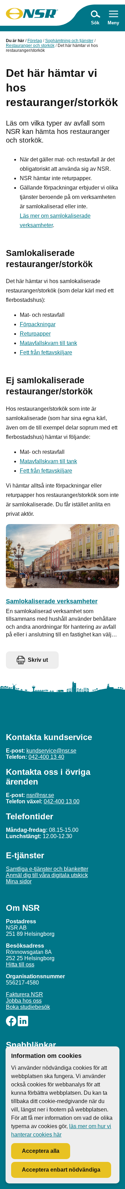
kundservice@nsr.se (51, 751)
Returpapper (35, 334)
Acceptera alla (40, 1151)
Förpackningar (38, 324)
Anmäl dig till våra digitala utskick (47, 875)
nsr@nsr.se (40, 795)
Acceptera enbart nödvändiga (61, 1170)
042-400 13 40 (46, 757)
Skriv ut (38, 660)
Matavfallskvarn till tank (48, 343)
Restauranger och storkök (30, 45)
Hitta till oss (20, 964)
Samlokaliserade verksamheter (52, 601)
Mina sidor (19, 881)
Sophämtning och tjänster (69, 40)
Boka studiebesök (28, 1007)
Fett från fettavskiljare (46, 352)
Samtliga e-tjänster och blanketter (47, 869)
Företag (34, 40)
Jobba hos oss (24, 1001)
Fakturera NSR (24, 994)
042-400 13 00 (62, 801)
